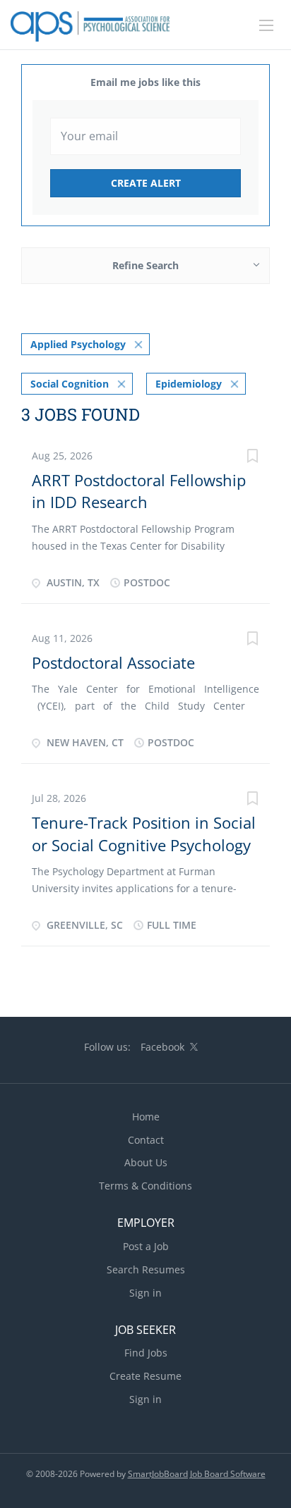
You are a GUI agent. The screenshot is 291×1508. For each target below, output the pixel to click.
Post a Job (146, 1246)
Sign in (145, 1292)
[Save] (252, 457)
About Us (145, 1162)
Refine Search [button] (145, 265)
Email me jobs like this (145, 82)
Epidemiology (188, 383)
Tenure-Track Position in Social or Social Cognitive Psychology (144, 833)
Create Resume (145, 1376)
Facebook (162, 1046)
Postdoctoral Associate (113, 662)
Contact (146, 1140)
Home (146, 1116)
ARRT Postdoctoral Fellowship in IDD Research (139, 490)
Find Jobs (145, 1352)
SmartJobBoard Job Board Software (197, 1474)
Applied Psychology (78, 344)
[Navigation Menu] (266, 25)
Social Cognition (69, 383)
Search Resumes (146, 1269)
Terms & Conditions (145, 1185)
